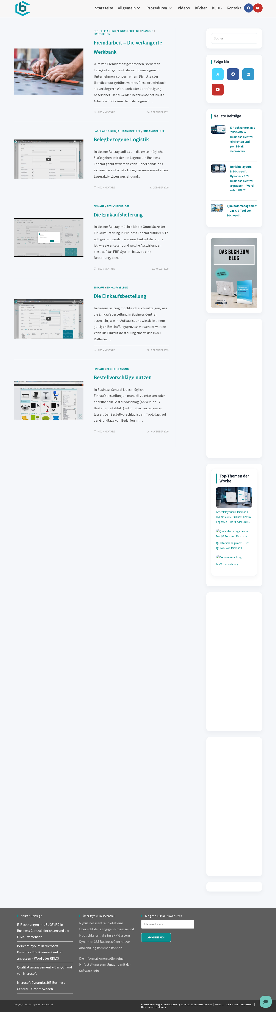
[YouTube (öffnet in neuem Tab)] (258, 8)
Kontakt (219, 1004)
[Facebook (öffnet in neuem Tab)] (248, 8)
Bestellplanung (105, 31)
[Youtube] (218, 89)
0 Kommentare (106, 112)
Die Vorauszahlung (227, 564)
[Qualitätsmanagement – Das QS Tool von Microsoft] (215, 208)
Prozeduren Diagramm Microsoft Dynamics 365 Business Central (176, 1004)
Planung (147, 31)
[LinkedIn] (248, 74)
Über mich (232, 1004)
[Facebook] (233, 74)
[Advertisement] (234, 388)
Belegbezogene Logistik (121, 139)
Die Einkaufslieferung (118, 214)
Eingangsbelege (154, 131)
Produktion (102, 34)
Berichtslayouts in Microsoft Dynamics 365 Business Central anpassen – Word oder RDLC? (233, 517)
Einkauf (99, 206)
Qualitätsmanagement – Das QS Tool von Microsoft (242, 210)
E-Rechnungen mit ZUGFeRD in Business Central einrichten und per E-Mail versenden (43, 930)
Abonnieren (156, 937)
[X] (218, 74)
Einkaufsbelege (128, 31)
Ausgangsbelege (129, 131)
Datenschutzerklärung (153, 1007)
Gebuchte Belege (118, 206)
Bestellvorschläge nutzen (123, 377)
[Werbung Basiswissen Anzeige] (234, 273)
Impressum (247, 1004)
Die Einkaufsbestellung (120, 296)
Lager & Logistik (105, 131)
